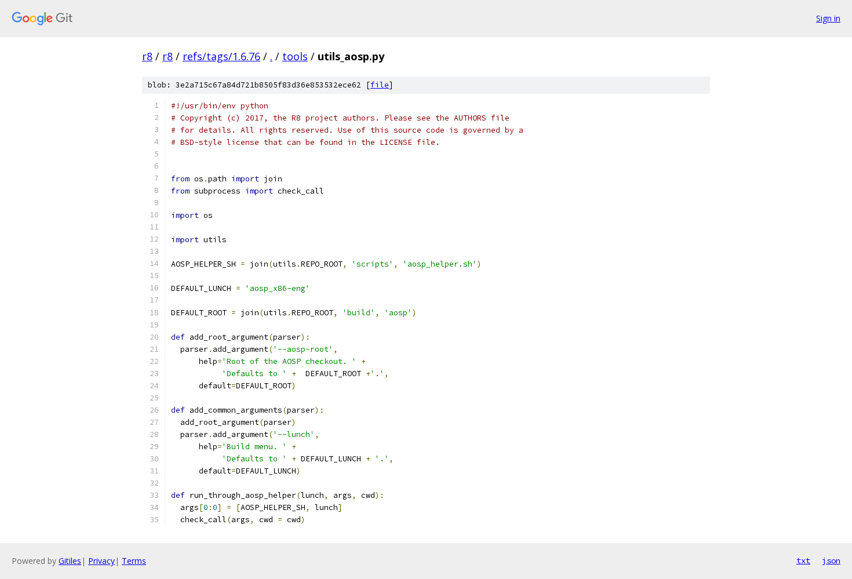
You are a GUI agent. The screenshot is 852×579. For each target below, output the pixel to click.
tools (295, 56)
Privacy (101, 560)
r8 (147, 56)
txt (803, 560)
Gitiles (70, 560)
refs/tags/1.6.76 (221, 56)
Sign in (828, 18)
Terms (134, 560)
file (379, 85)
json (831, 560)
